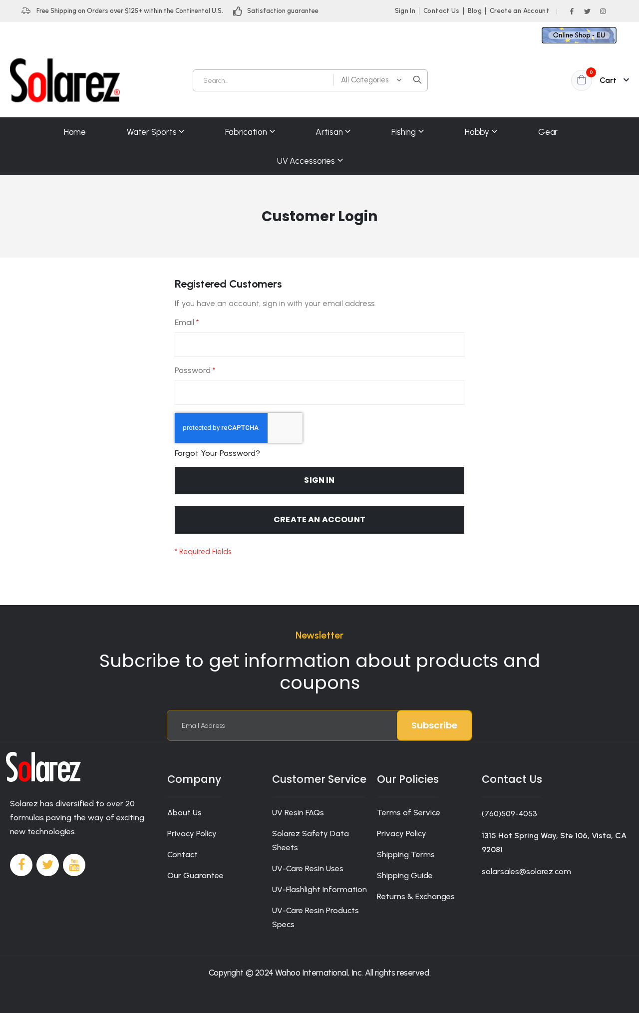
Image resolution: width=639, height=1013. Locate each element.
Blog (475, 10)
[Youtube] (74, 865)
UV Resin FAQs (298, 812)
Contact (182, 854)
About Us (184, 812)
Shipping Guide (405, 875)
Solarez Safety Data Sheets (310, 840)
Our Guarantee (195, 875)
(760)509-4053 (509, 813)
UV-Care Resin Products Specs (315, 917)
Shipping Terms (406, 854)
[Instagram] (602, 10)
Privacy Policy (192, 833)
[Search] (417, 79)
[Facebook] (571, 10)
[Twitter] (587, 10)
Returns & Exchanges (416, 896)
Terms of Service (408, 812)
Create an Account (519, 10)
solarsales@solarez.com (526, 871)
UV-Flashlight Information (319, 889)
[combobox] (310, 80)
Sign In (405, 10)
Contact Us (441, 10)
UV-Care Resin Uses (307, 868)
